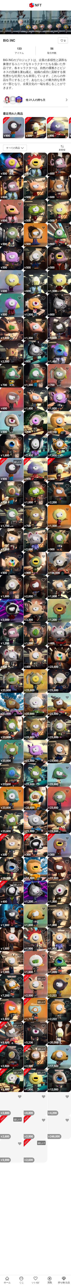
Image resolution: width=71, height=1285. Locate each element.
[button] (63, 40)
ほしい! (17, 461)
